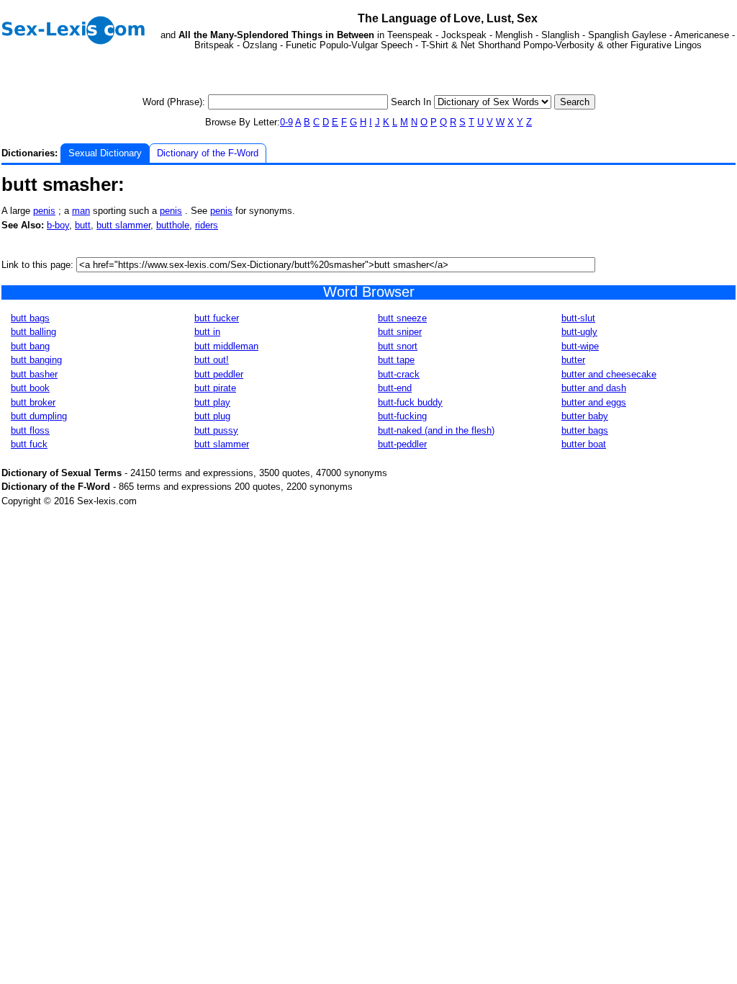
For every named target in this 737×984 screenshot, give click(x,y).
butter (573, 359)
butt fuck (29, 444)
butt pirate (215, 388)
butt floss (30, 430)
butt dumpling (39, 416)
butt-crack (399, 374)
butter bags (584, 430)
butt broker (33, 402)
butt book (30, 388)
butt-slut (578, 318)
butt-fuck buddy (410, 402)
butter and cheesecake (608, 374)
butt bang (30, 346)
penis (44, 210)
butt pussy (216, 430)
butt (83, 225)
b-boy (58, 225)
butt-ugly (579, 331)
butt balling (33, 331)
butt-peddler (402, 444)
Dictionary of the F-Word (207, 153)
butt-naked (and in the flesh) (436, 430)
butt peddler (218, 374)
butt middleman (226, 346)
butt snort (397, 346)
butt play (212, 402)
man (81, 210)
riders (206, 225)
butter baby (584, 416)
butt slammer (123, 225)
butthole (172, 225)
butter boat (583, 444)
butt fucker (216, 318)
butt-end (395, 388)
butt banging (36, 359)
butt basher (34, 374)
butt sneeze (402, 318)
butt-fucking (402, 416)
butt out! (211, 359)
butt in (207, 331)
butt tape (396, 359)
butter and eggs (593, 402)
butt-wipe (580, 346)
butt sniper (400, 331)
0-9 (286, 122)
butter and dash (593, 388)
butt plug (212, 416)
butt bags (30, 318)
